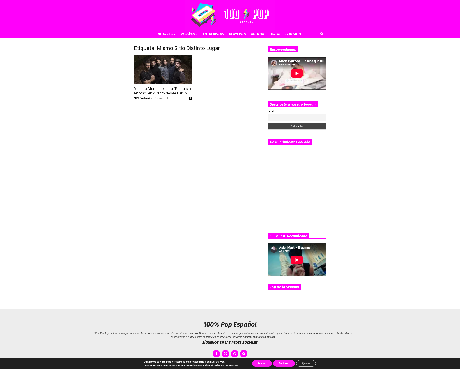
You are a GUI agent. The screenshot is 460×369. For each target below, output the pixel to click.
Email (271, 111)
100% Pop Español (143, 98)
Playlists (237, 34)
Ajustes (306, 363)
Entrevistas (213, 34)
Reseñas (188, 34)
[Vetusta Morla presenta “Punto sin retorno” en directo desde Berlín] (163, 69)
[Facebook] (216, 353)
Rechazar (284, 363)
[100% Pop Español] (230, 15)
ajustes (233, 365)
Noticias (165, 34)
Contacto (293, 34)
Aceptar (261, 363)
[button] (321, 34)
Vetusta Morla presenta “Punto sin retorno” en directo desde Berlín (162, 90)
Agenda (257, 34)
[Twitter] (225, 353)
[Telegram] (243, 353)
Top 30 (274, 34)
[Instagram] (234, 353)
